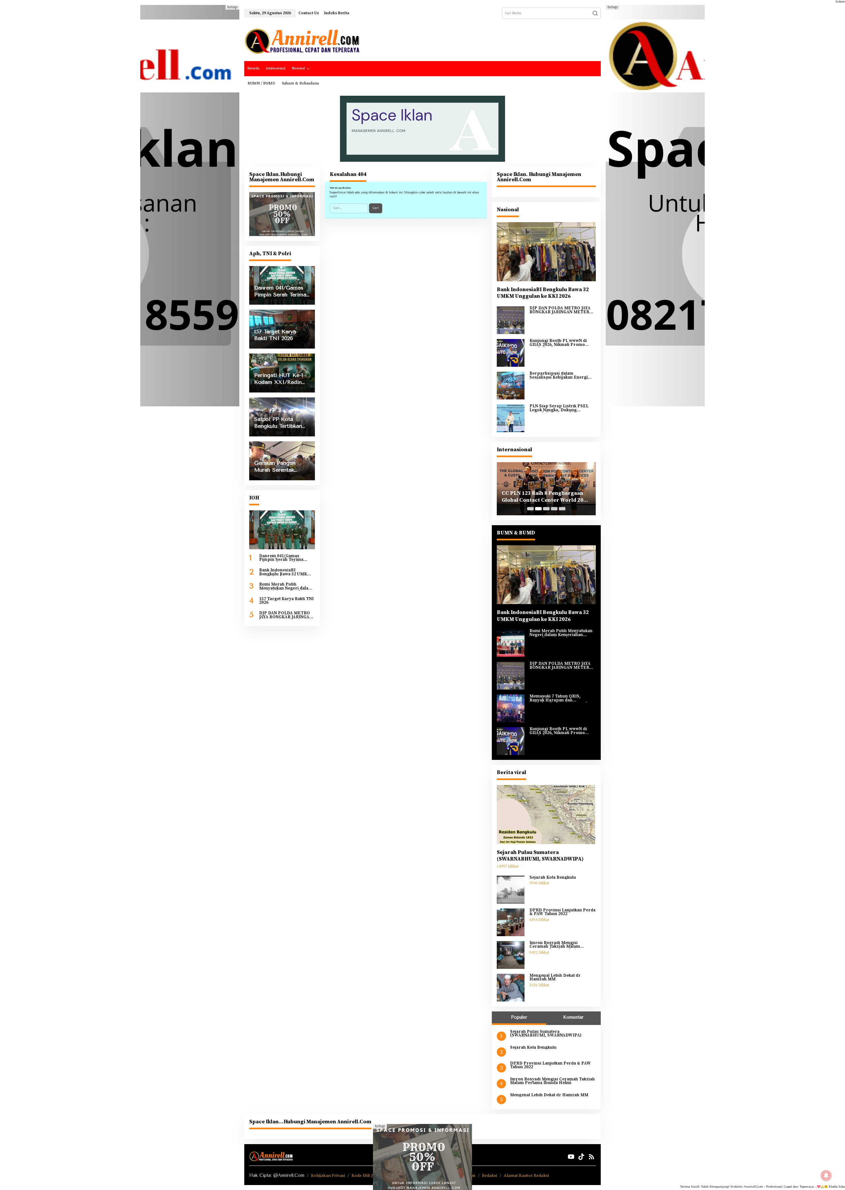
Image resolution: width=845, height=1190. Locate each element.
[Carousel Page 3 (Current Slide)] (546, 508)
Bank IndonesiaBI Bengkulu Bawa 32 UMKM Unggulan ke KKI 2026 (285, 572)
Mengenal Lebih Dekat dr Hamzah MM (555, 977)
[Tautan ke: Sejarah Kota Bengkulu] (510, 889)
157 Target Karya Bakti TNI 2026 (286, 601)
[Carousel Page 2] (538, 508)
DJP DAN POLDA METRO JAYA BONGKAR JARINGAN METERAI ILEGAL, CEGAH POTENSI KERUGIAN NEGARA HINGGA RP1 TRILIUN (286, 615)
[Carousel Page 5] (562, 508)
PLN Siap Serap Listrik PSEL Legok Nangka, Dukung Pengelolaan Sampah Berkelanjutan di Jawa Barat (559, 408)
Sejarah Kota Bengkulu (552, 878)
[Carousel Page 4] (554, 508)
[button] (595, 13)
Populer (519, 1017)
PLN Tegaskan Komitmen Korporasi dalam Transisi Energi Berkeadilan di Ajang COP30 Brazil (546, 497)
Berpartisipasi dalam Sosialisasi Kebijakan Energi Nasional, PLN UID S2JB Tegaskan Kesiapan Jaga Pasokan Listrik (558, 375)
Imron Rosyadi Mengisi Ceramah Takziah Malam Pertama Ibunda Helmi (554, 945)
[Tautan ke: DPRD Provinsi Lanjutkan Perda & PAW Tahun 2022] (510, 922)
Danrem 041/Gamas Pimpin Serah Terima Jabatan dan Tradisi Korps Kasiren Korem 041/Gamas (286, 558)
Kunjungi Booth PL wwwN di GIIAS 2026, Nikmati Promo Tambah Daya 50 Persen (558, 343)
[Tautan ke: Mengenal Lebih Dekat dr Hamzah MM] (510, 987)
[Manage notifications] (826, 1175)
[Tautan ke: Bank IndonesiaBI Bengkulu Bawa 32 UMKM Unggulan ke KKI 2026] (546, 251)
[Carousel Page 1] (530, 508)
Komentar (573, 1017)
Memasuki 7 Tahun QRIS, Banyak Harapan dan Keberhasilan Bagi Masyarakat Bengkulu (560, 698)
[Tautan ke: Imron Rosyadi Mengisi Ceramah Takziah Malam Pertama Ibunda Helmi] (510, 954)
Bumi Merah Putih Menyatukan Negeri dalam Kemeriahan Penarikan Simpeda (285, 586)
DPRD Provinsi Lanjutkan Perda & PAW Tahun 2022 (562, 912)
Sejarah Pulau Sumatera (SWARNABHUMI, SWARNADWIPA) (540, 856)
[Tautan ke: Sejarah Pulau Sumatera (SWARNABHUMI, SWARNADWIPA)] (546, 814)
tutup (232, 7)
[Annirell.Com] (302, 41)
